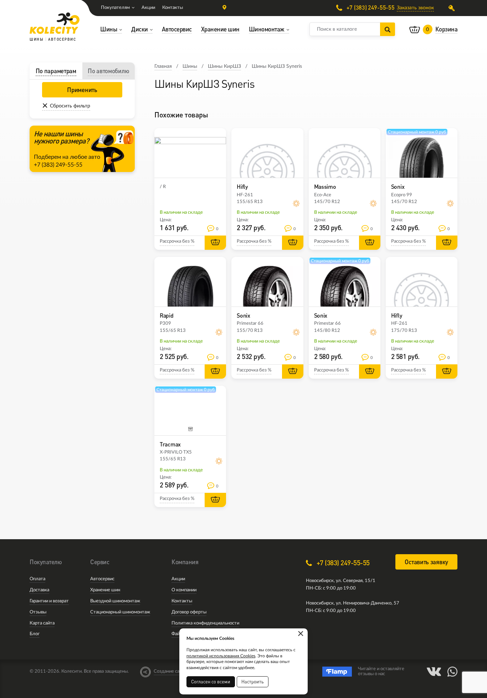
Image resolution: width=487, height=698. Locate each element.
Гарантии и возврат (49, 601)
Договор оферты (188, 612)
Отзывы (38, 612)
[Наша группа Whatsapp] (452, 672)
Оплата (37, 579)
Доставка (39, 590)
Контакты (172, 7)
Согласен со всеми (210, 681)
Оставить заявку (426, 562)
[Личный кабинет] (452, 8)
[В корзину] (215, 243)
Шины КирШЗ (224, 66)
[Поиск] (387, 29)
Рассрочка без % (177, 241)
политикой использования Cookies (220, 656)
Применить (82, 89)
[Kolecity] (55, 23)
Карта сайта (42, 623)
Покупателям (115, 7)
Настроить (252, 681)
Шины (190, 66)
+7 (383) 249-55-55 (369, 8)
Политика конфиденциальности (205, 623)
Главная (163, 66)
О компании (183, 590)
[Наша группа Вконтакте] (434, 672)
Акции (148, 7)
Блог (35, 634)
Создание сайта (170, 671)
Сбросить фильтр (70, 105)
